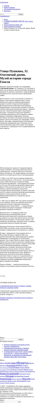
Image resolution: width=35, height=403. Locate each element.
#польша (10, 376)
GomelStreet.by (5, 16)
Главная (6, 5)
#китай (2, 371)
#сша (10, 381)
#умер (7, 383)
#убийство (2, 383)
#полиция (2, 376)
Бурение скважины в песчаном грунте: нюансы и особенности (17, 345)
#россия (26, 378)
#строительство (3, 381)
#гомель (25, 365)
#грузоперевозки (4, 367)
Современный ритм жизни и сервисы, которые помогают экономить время (15, 286)
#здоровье (21, 369)
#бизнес (31, 363)
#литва (16, 371)
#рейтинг (19, 379)
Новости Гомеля (9, 7)
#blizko (2, 363)
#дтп (8, 369)
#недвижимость (30, 371)
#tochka (8, 363)
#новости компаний (9, 373)
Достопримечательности (12, 9)
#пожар (28, 374)
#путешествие (19, 376)
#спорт (33, 379)
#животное (13, 369)
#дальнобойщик (14, 367)
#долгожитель (3, 369)
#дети (27, 367)
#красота (11, 371)
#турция (28, 381)
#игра (26, 369)
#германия (11, 365)
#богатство (3, 365)
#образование (22, 374)
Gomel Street (4, 2)
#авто (13, 363)
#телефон (14, 381)
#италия (30, 369)
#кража (7, 371)
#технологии (21, 381)
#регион (14, 379)
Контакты (7, 11)
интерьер (12, 383)
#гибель (19, 365)
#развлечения (6, 379)
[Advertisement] (17, 49)
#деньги (22, 367)
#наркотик (21, 371)
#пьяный (26, 376)
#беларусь (22, 362)
